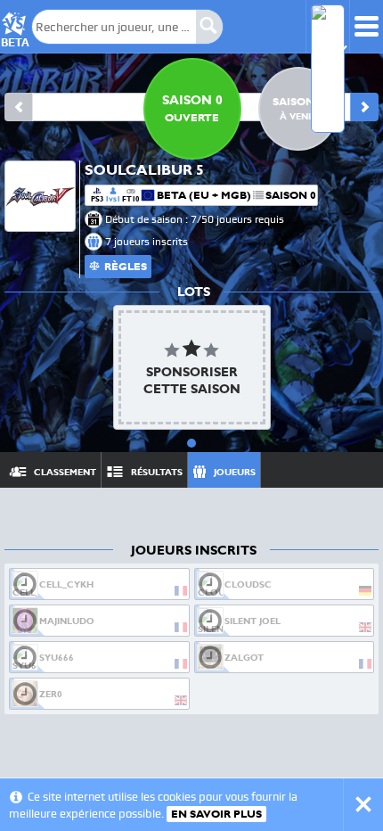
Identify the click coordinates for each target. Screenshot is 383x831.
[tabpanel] (191, 367)
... (348, 469)
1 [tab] (191, 443)
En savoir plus (216, 814)
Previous (18, 107)
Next (364, 107)
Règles (125, 266)
